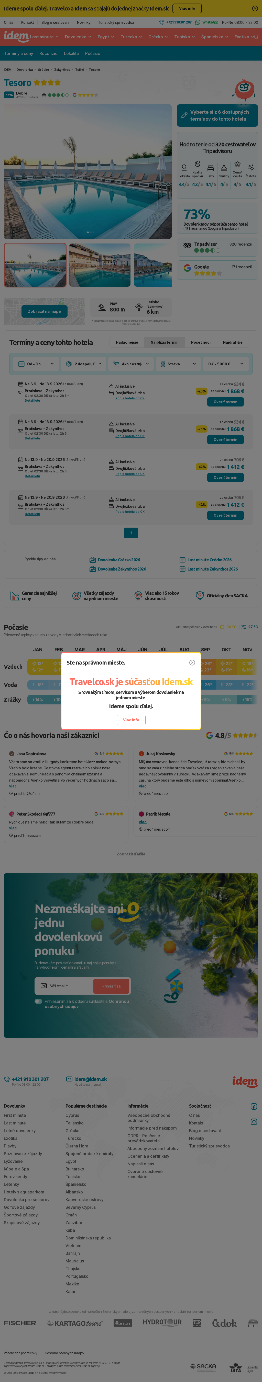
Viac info (131, 720)
